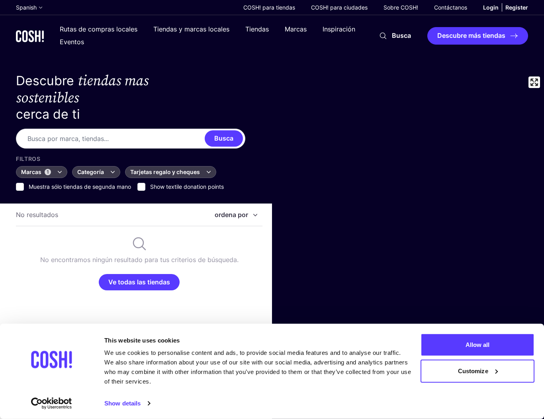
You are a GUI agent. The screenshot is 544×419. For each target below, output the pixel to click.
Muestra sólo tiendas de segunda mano (80, 186)
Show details (122, 403)
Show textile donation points (187, 186)
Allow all (478, 344)
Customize (473, 370)
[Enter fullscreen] (534, 82)
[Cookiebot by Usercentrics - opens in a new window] (51, 403)
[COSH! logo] (30, 36)
